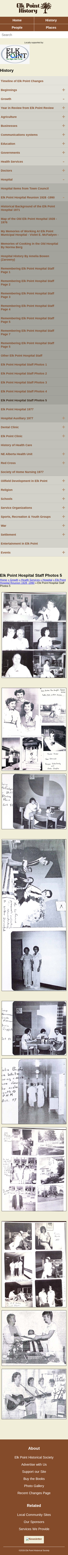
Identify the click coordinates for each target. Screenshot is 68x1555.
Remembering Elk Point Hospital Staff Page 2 (27, 282)
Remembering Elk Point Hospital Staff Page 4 (27, 307)
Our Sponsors (34, 1522)
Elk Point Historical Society (34, 1457)
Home (17, 20)
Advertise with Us (34, 1464)
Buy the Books (34, 1479)
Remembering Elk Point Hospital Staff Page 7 (27, 332)
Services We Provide (34, 1529)
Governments (33, 152)
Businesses (33, 125)
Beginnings (33, 90)
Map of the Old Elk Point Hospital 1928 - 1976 (29, 220)
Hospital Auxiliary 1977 (33, 418)
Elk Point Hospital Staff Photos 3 (24, 382)
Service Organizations (33, 507)
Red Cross (33, 463)
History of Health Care (16, 445)
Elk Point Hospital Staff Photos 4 (24, 391)
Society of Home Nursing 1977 (22, 472)
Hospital (33, 179)
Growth (33, 99)
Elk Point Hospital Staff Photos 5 (24, 400)
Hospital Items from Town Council (25, 188)
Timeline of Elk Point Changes (22, 81)
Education (33, 143)
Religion (33, 490)
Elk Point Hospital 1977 (17, 409)
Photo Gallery (34, 1486)
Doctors (33, 170)
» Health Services (29, 580)
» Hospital (46, 580)
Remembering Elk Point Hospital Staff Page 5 (27, 320)
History (51, 20)
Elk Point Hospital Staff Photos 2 (24, 373)
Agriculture (33, 117)
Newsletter (35, 1539)
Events (33, 552)
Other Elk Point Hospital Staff (21, 355)
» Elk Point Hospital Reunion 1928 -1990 (33, 581)
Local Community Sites (34, 1515)
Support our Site (34, 1471)
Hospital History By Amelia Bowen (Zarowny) (25, 257)
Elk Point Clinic (33, 436)
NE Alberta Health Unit (33, 454)
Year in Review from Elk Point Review (33, 108)
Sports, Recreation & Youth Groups (33, 516)
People (17, 27)
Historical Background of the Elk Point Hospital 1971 (28, 208)
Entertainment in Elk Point (19, 543)
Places (51, 27)
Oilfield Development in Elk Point (33, 481)
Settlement (33, 534)
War (33, 525)
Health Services (33, 161)
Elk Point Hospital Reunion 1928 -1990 (33, 197)
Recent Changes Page (34, 1493)
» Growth (13, 580)
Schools (33, 498)
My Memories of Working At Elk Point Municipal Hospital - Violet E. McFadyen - (30, 233)
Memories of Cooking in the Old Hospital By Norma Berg (29, 245)
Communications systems (33, 134)
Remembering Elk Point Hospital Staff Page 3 (27, 295)
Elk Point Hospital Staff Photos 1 (24, 364)
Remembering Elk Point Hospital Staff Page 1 (27, 270)
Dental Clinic (33, 427)
